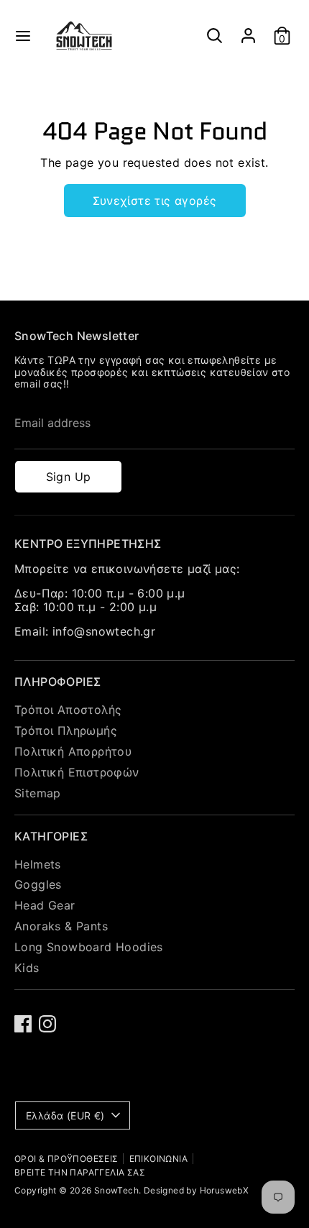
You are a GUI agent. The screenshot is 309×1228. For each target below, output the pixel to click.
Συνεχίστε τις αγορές (155, 200)
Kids (27, 968)
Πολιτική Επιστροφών (76, 772)
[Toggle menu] (23, 35)
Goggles (38, 884)
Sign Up (68, 476)
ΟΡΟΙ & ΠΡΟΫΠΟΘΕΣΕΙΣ (66, 1158)
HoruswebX (224, 1190)
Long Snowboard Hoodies (88, 947)
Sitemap (37, 793)
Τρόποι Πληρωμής (65, 730)
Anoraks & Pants (61, 926)
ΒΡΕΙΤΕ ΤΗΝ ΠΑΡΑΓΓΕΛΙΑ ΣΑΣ (79, 1172)
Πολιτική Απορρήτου (73, 751)
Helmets (37, 864)
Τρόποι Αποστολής (67, 709)
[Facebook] (23, 1023)
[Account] (248, 29)
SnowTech (116, 1190)
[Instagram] (47, 1023)
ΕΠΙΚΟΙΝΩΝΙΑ (158, 1158)
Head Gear (44, 905)
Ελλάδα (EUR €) (65, 1115)
